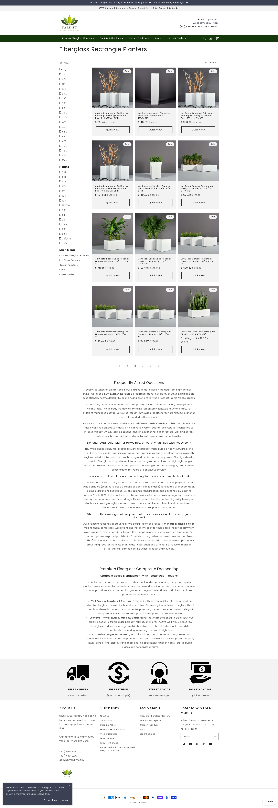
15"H (64, 191)
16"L (64, 89)
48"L (64, 122)
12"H (64, 186)
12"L (64, 84)
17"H (64, 196)
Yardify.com (142, 802)
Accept (66, 800)
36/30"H (66, 238)
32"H (64, 234)
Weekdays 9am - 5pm (206, 22)
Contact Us (106, 720)
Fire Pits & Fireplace (110, 38)
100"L (64, 160)
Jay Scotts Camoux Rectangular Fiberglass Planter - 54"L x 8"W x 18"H (154, 334)
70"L (64, 146)
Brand (158, 38)
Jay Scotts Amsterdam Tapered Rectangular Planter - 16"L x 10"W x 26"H (155, 188)
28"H (64, 224)
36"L (64, 112)
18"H (64, 200)
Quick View (112, 129)
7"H (64, 172)
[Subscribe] (215, 736)
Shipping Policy (108, 724)
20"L (64, 93)
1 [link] (119, 366)
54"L (64, 131)
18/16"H (66, 205)
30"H (64, 229)
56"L (64, 136)
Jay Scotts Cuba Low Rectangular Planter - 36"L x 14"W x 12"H (198, 333)
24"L (64, 98)
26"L (64, 103)
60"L (64, 141)
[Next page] (158, 366)
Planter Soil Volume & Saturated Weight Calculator (117, 749)
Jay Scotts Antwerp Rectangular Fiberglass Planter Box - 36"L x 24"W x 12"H (197, 188)
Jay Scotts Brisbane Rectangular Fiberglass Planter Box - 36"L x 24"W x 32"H (154, 261)
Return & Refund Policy (112, 729)
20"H (64, 210)
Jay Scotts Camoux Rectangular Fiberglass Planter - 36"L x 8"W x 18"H (197, 261)
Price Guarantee (109, 733)
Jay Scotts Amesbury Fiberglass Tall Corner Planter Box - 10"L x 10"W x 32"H (154, 115)
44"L (64, 117)
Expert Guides (176, 38)
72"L (64, 150)
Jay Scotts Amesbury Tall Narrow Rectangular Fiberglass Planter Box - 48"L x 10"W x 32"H (112, 188)
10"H (64, 181)
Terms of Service (109, 742)
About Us (104, 716)
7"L (63, 74)
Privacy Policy (51, 800)
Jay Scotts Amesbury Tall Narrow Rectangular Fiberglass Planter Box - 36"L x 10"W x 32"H (197, 115)
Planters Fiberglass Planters (77, 38)
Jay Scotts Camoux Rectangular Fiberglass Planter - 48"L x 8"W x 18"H (111, 334)
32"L (64, 108)
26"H (64, 219)
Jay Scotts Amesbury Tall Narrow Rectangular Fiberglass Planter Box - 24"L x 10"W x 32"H (112, 115)
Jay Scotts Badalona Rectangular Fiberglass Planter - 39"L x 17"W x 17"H (112, 261)
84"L (64, 155)
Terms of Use (107, 738)
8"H (64, 177)
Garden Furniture (138, 38)
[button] (204, 38)
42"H (64, 243)
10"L (64, 79)
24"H (64, 215)
